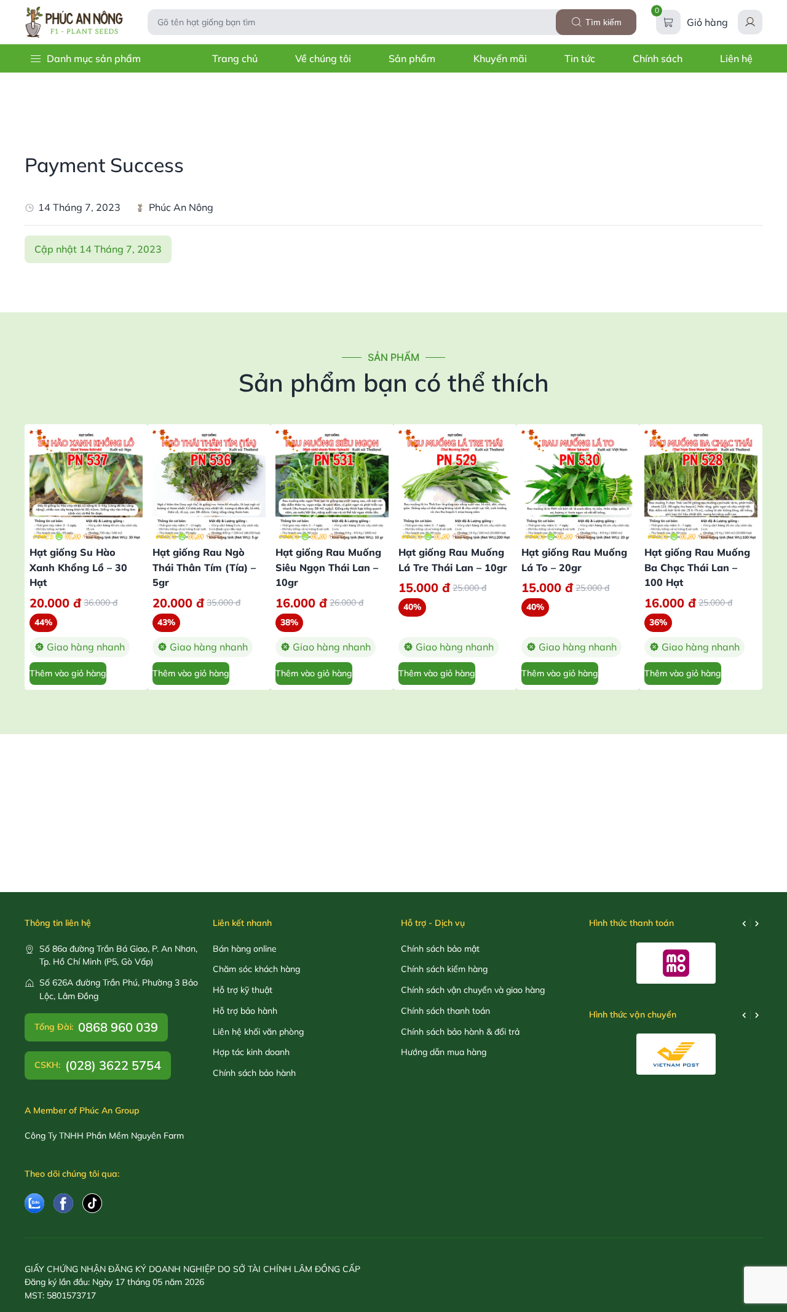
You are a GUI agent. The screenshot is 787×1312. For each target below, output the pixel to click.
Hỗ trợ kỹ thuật (242, 989)
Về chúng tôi (323, 58)
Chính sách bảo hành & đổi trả (460, 1031)
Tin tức (579, 58)
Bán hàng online (245, 948)
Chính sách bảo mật (440, 948)
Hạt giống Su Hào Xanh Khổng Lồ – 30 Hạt (78, 567)
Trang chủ (235, 58)
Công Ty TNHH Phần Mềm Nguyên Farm (104, 1135)
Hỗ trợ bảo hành (245, 1010)
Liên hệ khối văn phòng (258, 1031)
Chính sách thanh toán (445, 1010)
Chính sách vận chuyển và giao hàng (473, 989)
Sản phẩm (412, 58)
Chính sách (657, 58)
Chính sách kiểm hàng (444, 968)
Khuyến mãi (500, 58)
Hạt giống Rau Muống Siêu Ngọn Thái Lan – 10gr (328, 567)
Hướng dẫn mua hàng (443, 1051)
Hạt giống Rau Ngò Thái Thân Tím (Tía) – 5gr (204, 567)
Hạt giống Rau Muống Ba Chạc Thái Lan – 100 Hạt (697, 567)
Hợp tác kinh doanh (251, 1051)
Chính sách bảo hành (254, 1072)
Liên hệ (736, 58)
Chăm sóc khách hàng (256, 968)
